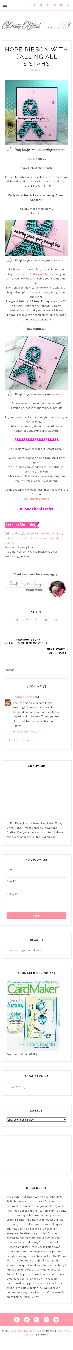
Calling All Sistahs (42, 274)
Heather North (23, 697)
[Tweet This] (17, 620)
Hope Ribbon (53, 533)
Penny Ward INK (18, 1330)
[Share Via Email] (46, 620)
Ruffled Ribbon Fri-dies (20, 538)
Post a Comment (20, 740)
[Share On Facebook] (27, 620)
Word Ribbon (35, 533)
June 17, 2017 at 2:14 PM (28, 731)
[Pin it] (36, 620)
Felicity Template (36, 1330)
